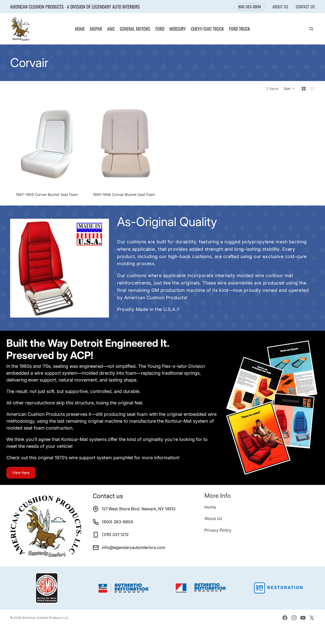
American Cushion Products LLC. (45, 618)
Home (210, 507)
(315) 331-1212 (115, 534)
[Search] (311, 29)
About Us (280, 7)
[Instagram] (294, 618)
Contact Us (305, 7)
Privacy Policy (217, 530)
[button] (289, 88)
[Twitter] (312, 618)
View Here (20, 472)
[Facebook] (285, 618)
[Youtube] (303, 618)
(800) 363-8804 (117, 521)
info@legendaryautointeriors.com (133, 547)
